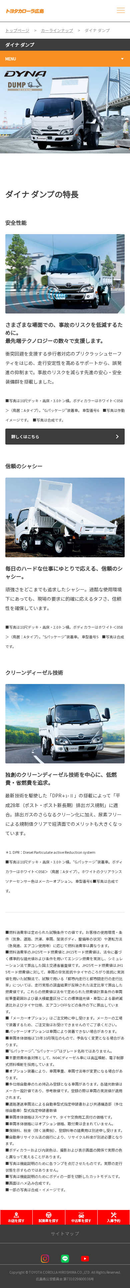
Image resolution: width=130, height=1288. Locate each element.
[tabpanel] (65, 110)
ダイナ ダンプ (19, 44)
